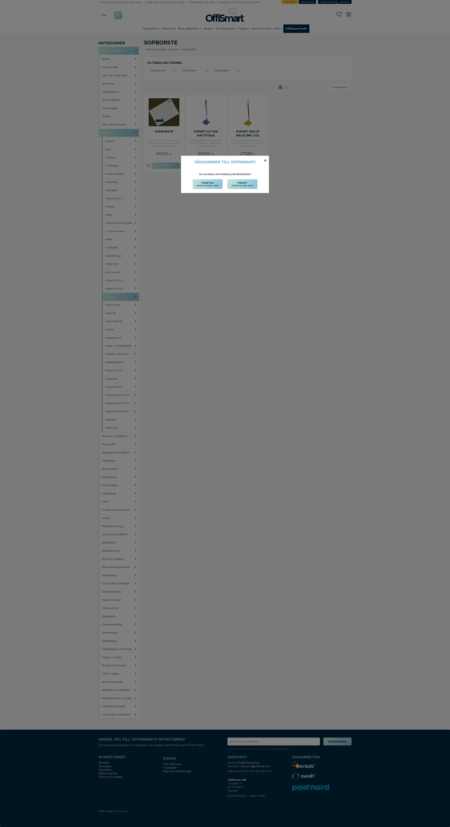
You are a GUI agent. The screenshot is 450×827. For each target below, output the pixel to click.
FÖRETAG (207, 183)
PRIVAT (242, 183)
